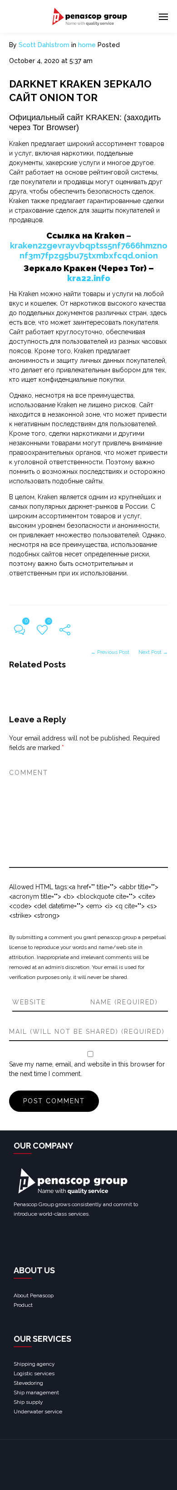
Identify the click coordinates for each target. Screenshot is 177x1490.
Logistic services (34, 1373)
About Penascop (34, 1295)
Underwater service (38, 1411)
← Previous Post (110, 652)
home (87, 45)
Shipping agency (34, 1364)
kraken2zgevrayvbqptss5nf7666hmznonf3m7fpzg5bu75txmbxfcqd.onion (88, 250)
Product (23, 1305)
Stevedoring (28, 1383)
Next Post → (153, 652)
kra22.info (88, 278)
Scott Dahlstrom (44, 45)
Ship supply (28, 1402)
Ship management (36, 1392)
